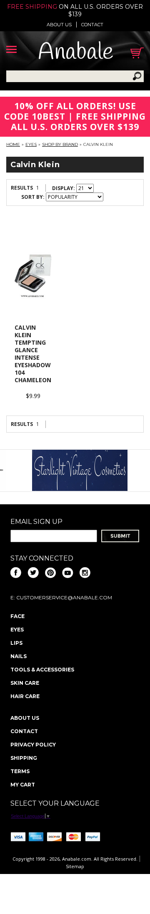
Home (13, 144)
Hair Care (25, 696)
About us (59, 25)
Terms (20, 771)
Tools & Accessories (42, 669)
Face (17, 616)
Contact (92, 25)
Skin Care (24, 683)
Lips (16, 643)
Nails (18, 656)
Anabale (75, 53)
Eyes (31, 144)
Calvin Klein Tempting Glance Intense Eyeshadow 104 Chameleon (33, 353)
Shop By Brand (60, 144)
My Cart (22, 784)
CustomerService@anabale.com (64, 597)
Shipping (23, 758)
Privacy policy (33, 744)
